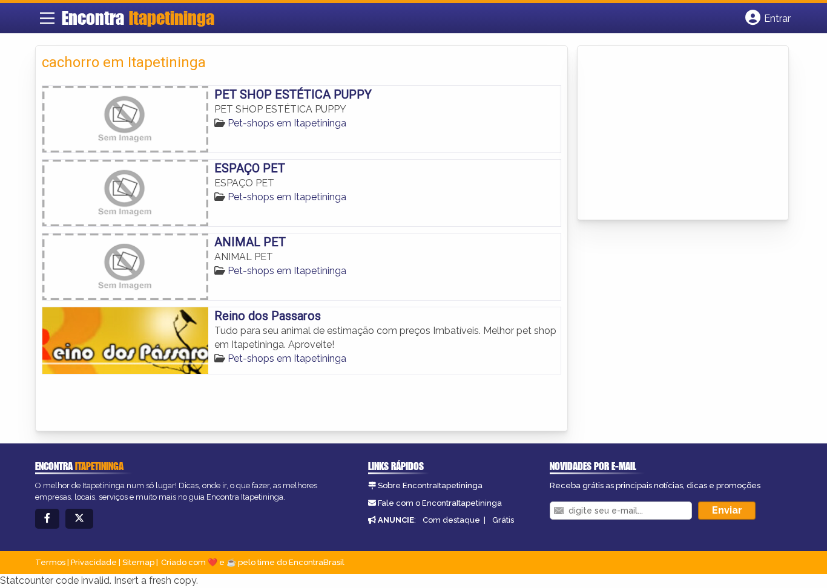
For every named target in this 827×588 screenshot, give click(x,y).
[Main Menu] (47, 18)
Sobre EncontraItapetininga (430, 485)
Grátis (503, 519)
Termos (50, 562)
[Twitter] (79, 519)
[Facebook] (47, 519)
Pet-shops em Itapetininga (287, 123)
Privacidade (94, 562)
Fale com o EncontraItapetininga (440, 503)
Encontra (138, 17)
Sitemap (138, 562)
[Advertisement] (674, 133)
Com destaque (451, 519)
